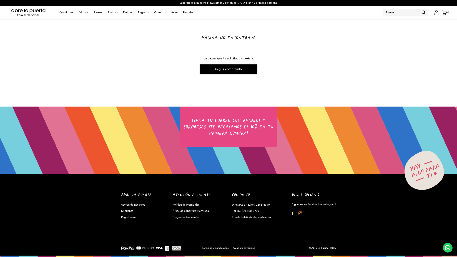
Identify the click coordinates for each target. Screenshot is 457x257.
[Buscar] (424, 13)
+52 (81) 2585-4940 (258, 204)
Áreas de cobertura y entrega (191, 211)
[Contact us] (448, 248)
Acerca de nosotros (133, 204)
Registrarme (128, 217)
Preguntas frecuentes (186, 217)
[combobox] (402, 12)
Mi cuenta (127, 211)
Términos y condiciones (215, 248)
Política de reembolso (186, 204)
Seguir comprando (228, 69)
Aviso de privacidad (244, 248)
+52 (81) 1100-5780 (248, 211)
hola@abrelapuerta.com (256, 217)
